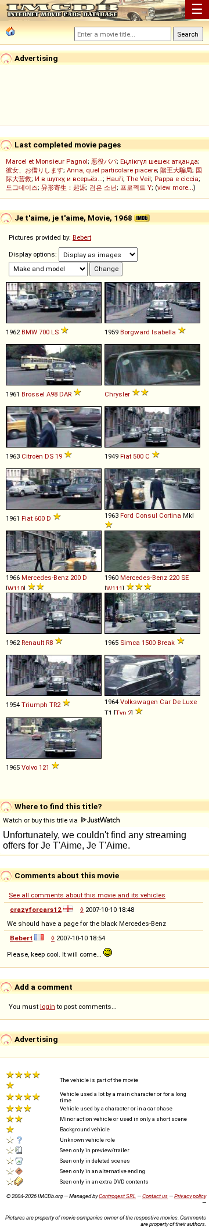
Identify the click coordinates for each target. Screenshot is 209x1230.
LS (55, 332)
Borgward (135, 332)
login (47, 1006)
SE (185, 577)
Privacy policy (190, 1196)
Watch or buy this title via (41, 820)
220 (174, 577)
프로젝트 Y (136, 187)
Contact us (155, 1196)
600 (39, 518)
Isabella (164, 332)
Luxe (189, 702)
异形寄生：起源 (63, 187)
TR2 (54, 705)
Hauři (114, 179)
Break (166, 643)
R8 (49, 643)
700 (44, 332)
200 (75, 577)
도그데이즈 (22, 187)
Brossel (33, 394)
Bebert (82, 237)
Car (165, 702)
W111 (114, 589)
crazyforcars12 (36, 910)
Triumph (34, 705)
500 (138, 456)
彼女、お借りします (34, 170)
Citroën (32, 456)
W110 (16, 589)
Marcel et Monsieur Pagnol (47, 161)
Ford (127, 515)
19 (58, 456)
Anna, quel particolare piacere (112, 170)
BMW (29, 332)
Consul (146, 515)
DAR (65, 394)
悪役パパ (104, 161)
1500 (149, 643)
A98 (51, 394)
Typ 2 (123, 713)
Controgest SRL (117, 1196)
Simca (130, 643)
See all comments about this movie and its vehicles (87, 895)
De (176, 702)
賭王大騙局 (176, 170)
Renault (32, 643)
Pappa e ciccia (176, 179)
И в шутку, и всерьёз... (69, 179)
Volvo (29, 767)
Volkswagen (139, 702)
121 (44, 767)
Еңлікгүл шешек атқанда (159, 161)
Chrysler (117, 394)
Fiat (125, 456)
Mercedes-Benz (45, 577)
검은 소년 (103, 187)
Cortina (170, 515)
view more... (175, 187)
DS (49, 456)
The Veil (139, 179)
